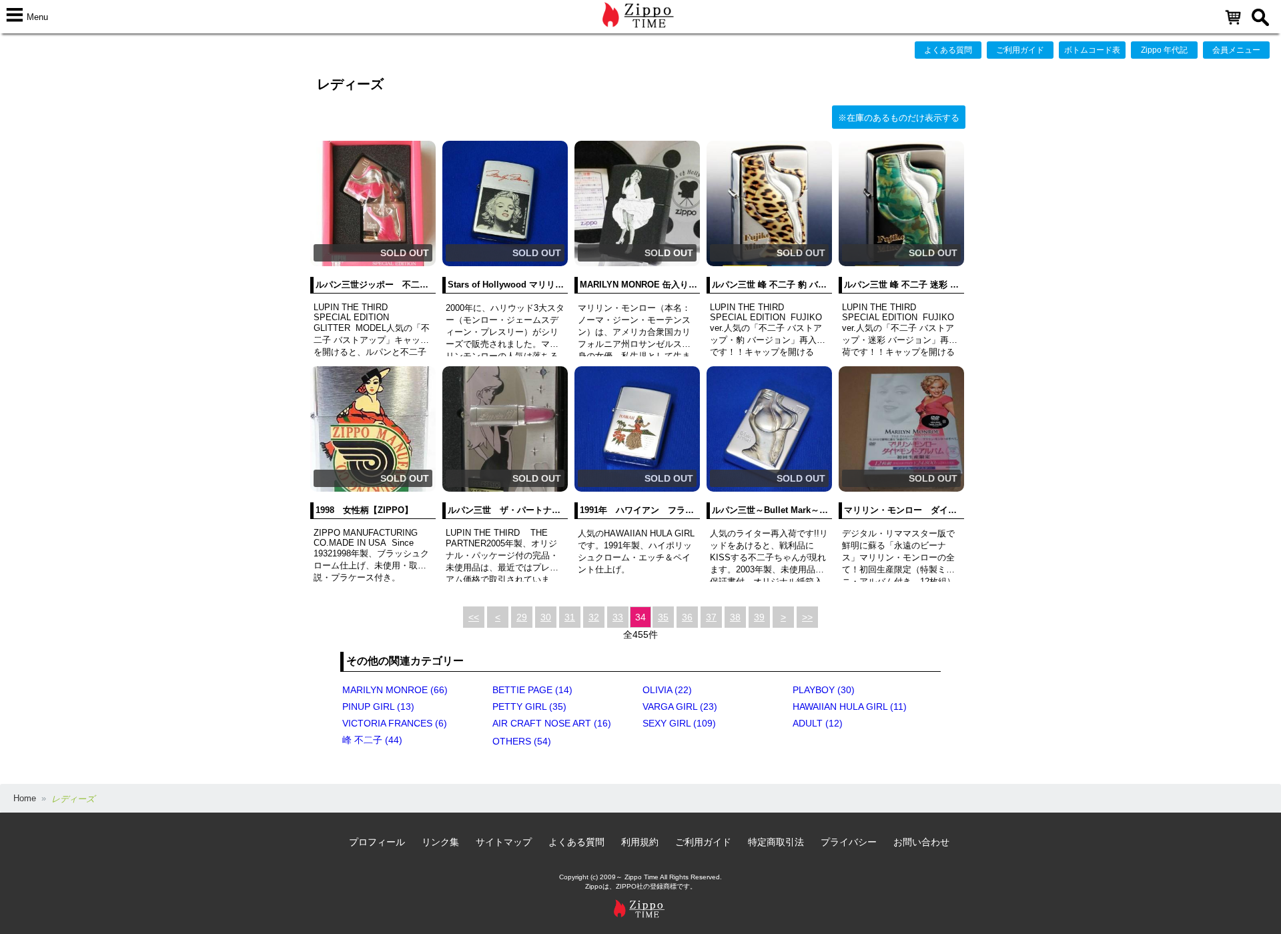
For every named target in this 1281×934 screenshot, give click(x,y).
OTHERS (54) (521, 741)
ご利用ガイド (1020, 50)
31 (569, 617)
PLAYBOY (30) (824, 689)
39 (759, 617)
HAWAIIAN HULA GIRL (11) (850, 706)
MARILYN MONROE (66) (395, 689)
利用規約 (640, 842)
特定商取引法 (776, 842)
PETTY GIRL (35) (529, 706)
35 (663, 617)
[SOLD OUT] (373, 263)
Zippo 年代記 (1164, 50)
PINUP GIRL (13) (378, 706)
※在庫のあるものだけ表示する (898, 118)
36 (687, 617)
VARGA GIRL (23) (680, 706)
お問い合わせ (921, 842)
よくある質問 (948, 50)
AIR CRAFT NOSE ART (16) (551, 723)
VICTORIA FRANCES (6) (394, 723)
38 (735, 617)
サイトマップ (504, 842)
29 (521, 617)
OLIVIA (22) (667, 689)
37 (711, 617)
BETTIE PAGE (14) (532, 689)
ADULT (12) (818, 723)
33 (617, 617)
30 (545, 617)
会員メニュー (1236, 50)
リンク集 (440, 842)
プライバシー (849, 842)
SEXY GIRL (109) (679, 723)
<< (473, 617)
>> (807, 617)
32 (593, 617)
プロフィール (377, 842)
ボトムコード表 (1092, 50)
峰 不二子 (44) (372, 740)
